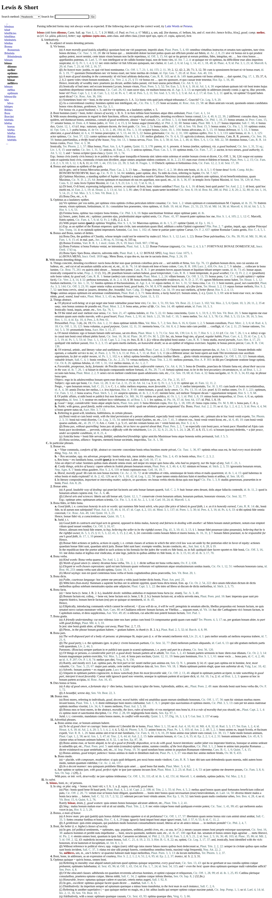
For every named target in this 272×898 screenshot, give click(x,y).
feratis (219, 753)
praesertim (249, 479)
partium (198, 496)
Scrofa (249, 729)
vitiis (166, 473)
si (82, 246)
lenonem (108, 86)
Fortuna (74, 246)
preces (231, 343)
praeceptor (109, 133)
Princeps (261, 226)
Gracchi (193, 99)
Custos (235, 229)
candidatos (261, 103)
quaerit (159, 489)
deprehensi (77, 89)
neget (99, 303)
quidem (54, 119)
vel (152, 566)
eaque (246, 156)
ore (125, 583)
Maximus (79, 176)
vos (85, 203)
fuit (124, 63)
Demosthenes (93, 73)
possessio (235, 529)
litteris (97, 496)
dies (112, 686)
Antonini (121, 229)
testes (257, 86)
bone (62, 93)
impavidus (140, 439)
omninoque (176, 473)
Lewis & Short (19, 7)
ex (127, 32)
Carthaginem (229, 609)
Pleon (66, 629)
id (115, 76)
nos (122, 619)
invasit (63, 703)
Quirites (146, 419)
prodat (190, 53)
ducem (113, 126)
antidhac (167, 186)
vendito (157, 546)
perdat (104, 169)
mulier (167, 286)
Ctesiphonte (231, 359)
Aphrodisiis (167, 686)
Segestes (97, 439)
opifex (203, 133)
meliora (178, 359)
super (93, 286)
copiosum (135, 469)
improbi (152, 49)
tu (247, 89)
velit (99, 609)
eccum (98, 86)
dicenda (223, 686)
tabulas (237, 266)
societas (74, 439)
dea (134, 256)
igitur (145, 436)
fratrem (262, 203)
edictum (134, 613)
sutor (232, 133)
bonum (117, 56)
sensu (102, 313)
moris (154, 713)
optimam (103, 126)
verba (63, 556)
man (68, 49)
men (95, 83)
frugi (186, 336)
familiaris (81, 459)
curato (225, 269)
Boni (56, 113)
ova (178, 289)
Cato (229, 136)
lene (156, 266)
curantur (131, 276)
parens (158, 146)
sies (191, 336)
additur (152, 553)
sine (105, 303)
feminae (168, 213)
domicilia (146, 279)
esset (257, 69)
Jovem (100, 179)
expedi (63, 733)
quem (70, 79)
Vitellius (173, 609)
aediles (128, 83)
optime (241, 93)
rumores (123, 366)
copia (171, 35)
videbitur (92, 763)
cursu (260, 566)
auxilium (249, 353)
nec (101, 63)
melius (118, 363)
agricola (189, 136)
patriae (165, 229)
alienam (72, 529)
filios (141, 323)
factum (77, 596)
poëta (75, 129)
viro (170, 59)
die (219, 609)
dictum (241, 583)
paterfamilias (70, 139)
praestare (235, 533)
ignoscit (116, 676)
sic (206, 103)
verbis (163, 479)
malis (207, 473)
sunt (86, 546)
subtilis (97, 266)
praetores (105, 83)
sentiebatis (96, 749)
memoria (147, 326)
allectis (205, 606)
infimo (140, 113)
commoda (88, 159)
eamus (76, 613)
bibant (208, 269)
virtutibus (206, 49)
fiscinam (262, 729)
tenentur (206, 79)
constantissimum (215, 203)
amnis (72, 389)
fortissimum (94, 206)
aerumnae (97, 293)
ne (109, 246)
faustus (128, 686)
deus (225, 169)
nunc (215, 686)
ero (128, 333)
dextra (155, 293)
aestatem (160, 269)
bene (133, 73)
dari (230, 76)
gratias (228, 226)
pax (72, 426)
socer (136, 89)
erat (90, 493)
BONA (67, 256)
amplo (109, 403)
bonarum (77, 386)
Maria (183, 666)
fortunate (98, 366)
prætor (93, 549)
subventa (107, 253)
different (235, 116)
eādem (150, 159)
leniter (143, 579)
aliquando (204, 643)
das (213, 349)
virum (109, 56)
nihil (141, 699)
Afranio (226, 366)
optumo (133, 393)
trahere (256, 636)
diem (228, 653)
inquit (237, 226)
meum (62, 206)
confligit (215, 326)
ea (111, 156)
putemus (79, 59)
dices (232, 263)
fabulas (86, 363)
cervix (72, 289)
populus (244, 746)
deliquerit (130, 759)
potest (71, 56)
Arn (101, 423)
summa (258, 156)
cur (96, 619)
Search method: (10, 16)
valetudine (121, 303)
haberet (100, 739)
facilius (118, 583)
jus (112, 83)
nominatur (183, 176)
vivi (143, 303)
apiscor (180, 35)
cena (202, 283)
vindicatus (106, 553)
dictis (150, 579)
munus (126, 363)
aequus (72, 293)
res (165, 79)
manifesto (64, 89)
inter (116, 619)
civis (67, 156)
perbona (91, 279)
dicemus (120, 379)
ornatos (231, 49)
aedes (115, 276)
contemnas (103, 573)
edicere (141, 609)
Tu (159, 173)
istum (102, 56)
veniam (142, 423)
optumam (195, 349)
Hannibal (242, 426)
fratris (62, 219)
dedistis (251, 349)
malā (215, 353)
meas (135, 456)
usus (220, 449)
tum (238, 49)
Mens (113, 256)
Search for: (48, 16)
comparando (117, 369)
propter (165, 703)
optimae (185, 213)
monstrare (90, 609)
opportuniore (218, 393)
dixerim (91, 419)
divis (180, 169)
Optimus (68, 176)
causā (61, 336)
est (244, 53)
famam (100, 333)
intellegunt (114, 59)
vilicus (155, 339)
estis (135, 349)
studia (213, 339)
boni (122, 49)
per (80, 203)
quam (167, 53)
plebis (199, 119)
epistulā (88, 229)
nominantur (117, 69)
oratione (244, 359)
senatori (63, 609)
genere (162, 406)
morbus (248, 699)
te (79, 169)
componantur (162, 619)
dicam (204, 393)
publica (161, 396)
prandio (92, 306)
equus (159, 283)
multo (81, 316)
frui (107, 396)
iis (75, 379)
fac (167, 336)
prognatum (173, 406)
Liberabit (125, 726)
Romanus (255, 746)
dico (214, 583)
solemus (173, 156)
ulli (108, 496)
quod (62, 96)
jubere (193, 733)
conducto (176, 546)
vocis (228, 656)
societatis (127, 439)
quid (226, 93)
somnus (79, 306)
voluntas (95, 326)
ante (206, 176)
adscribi (149, 613)
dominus (211, 136)
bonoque (242, 743)
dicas (69, 96)
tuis (129, 456)
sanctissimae (156, 213)
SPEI (158, 253)
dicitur (115, 263)
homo (142, 726)
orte (186, 169)
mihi (164, 173)
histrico (73, 599)
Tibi (221, 353)
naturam (91, 126)
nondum (153, 749)
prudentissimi (127, 216)
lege (123, 553)
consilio (164, 746)
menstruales (98, 586)
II (119, 113)
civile (127, 226)
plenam (128, 466)
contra (156, 533)
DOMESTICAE (245, 246)
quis (185, 479)
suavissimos (183, 703)
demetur (102, 289)
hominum (191, 656)
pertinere (236, 523)
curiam (80, 609)
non (124, 56)
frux (133, 339)
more (75, 713)
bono (165, 59)
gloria (187, 356)
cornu (213, 403)
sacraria (156, 256)
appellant (148, 179)
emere (98, 529)
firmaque (128, 296)
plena (154, 573)
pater (139, 173)
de (125, 59)
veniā (73, 416)
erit (151, 266)
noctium (146, 656)
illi (85, 473)
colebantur (138, 703)
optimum (110, 179)
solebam (85, 586)
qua (129, 256)
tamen (166, 476)
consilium (220, 323)
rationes (254, 326)
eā (242, 666)
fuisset (91, 369)
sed (92, 86)
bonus (61, 46)
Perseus (187, 26)
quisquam (143, 63)
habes (259, 93)
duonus (173, 32)
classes (98, 113)
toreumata (102, 279)
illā (217, 359)
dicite (143, 563)
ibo (158, 586)
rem (80, 529)
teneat (173, 583)
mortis (122, 343)
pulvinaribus (217, 236)
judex (100, 123)
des (135, 423)
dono (165, 256)
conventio (146, 533)
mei (120, 733)
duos (255, 116)
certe (95, 56)
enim (107, 63)
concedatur (129, 449)
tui (112, 733)
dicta (63, 576)
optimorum (161, 566)
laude (232, 386)
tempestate (202, 273)
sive (228, 53)
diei (112, 659)
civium (99, 159)
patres (128, 146)
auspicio (123, 393)
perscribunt (173, 83)
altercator (55, 133)
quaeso (63, 423)
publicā (105, 156)
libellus (215, 606)
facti (52, 279)
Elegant (67, 566)
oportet (237, 76)
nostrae (89, 399)
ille (103, 53)
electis (171, 479)
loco (110, 399)
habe (233, 733)
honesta (144, 156)
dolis (211, 489)
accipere (227, 673)
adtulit (160, 653)
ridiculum (231, 583)
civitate (154, 73)
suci (183, 289)
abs (218, 416)
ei (156, 709)
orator (222, 126)
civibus (130, 203)
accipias (81, 679)
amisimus (90, 119)
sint (152, 156)
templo (200, 179)
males (153, 236)
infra (253, 333)
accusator (172, 103)
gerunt (183, 56)
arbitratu (132, 76)
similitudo (183, 699)
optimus (217, 59)
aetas (135, 306)
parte (109, 669)
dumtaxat (70, 119)
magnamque (75, 656)
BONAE (229, 246)
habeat (145, 273)
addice (179, 686)
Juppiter (125, 176)
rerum (86, 386)
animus (63, 293)
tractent (114, 473)
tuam (190, 76)
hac (215, 609)
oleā (96, 269)
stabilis (175, 263)
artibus (221, 476)
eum (189, 159)
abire (253, 619)
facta (63, 589)
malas (150, 456)
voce (247, 293)
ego (82, 333)
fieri (122, 269)
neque (141, 463)
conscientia (180, 313)
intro (163, 586)
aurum (70, 509)
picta (155, 263)
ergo (67, 379)
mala (105, 463)
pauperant (140, 49)
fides (212, 56)
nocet (79, 56)
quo (160, 79)
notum (246, 523)
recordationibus (255, 386)
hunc (149, 186)
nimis (53, 296)
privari (172, 449)
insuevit (184, 216)
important (90, 479)
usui (130, 349)
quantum (81, 763)
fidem (202, 53)
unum (221, 583)
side (164, 673)
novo (72, 609)
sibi (236, 643)
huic (182, 489)
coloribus (146, 263)
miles (165, 126)
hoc (263, 186)
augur (143, 123)
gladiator (159, 136)
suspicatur (65, 63)
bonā (192, 273)
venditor (86, 526)
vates (194, 123)
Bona (66, 196)
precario (118, 579)
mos (65, 696)
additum (169, 226)
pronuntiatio (77, 329)
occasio (59, 373)
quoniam (114, 49)
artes (64, 486)
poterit (163, 613)
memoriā (108, 439)
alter (135, 189)
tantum (71, 763)
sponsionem (222, 69)
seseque (149, 676)
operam (206, 349)
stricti (105, 546)
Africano (132, 63)
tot (245, 703)
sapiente (108, 583)
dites (170, 113)
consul (197, 116)
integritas (222, 56)
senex (103, 373)
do (152, 606)
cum (209, 69)
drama (187, 649)
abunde (113, 463)
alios (248, 59)
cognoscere (103, 673)
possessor (217, 529)
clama (258, 293)
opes (160, 35)
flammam (95, 583)
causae (191, 79)
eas (136, 179)
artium (74, 493)
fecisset (234, 69)
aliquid (195, 673)
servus (141, 139)
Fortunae (163, 246)
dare (209, 549)
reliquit (168, 99)
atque (164, 113)
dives (134, 333)
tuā (78, 419)
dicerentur (99, 89)
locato (166, 546)
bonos (62, 53)
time (82, 549)
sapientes (246, 49)
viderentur (206, 749)
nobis (91, 203)
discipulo (104, 369)
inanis (206, 566)
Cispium (235, 203)
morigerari (169, 709)
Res (62, 456)
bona (75, 213)
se (174, 56)
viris (149, 99)
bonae (250, 269)
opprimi (144, 583)
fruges (148, 289)
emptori (260, 523)
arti (120, 496)
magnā (101, 669)
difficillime (233, 59)
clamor (63, 739)
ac (86, 289)
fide (91, 436)
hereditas (145, 356)
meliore (88, 313)
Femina (67, 213)
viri (132, 49)
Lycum (117, 86)
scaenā (137, 649)
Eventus (76, 243)
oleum (103, 269)
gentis (243, 229)
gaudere (93, 469)
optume (185, 349)
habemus (254, 473)
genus (76, 406)
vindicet (167, 759)
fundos (99, 283)
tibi (241, 509)
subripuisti (86, 509)
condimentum (112, 293)
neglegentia (137, 713)
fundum (54, 283)
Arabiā (119, 466)
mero (176, 563)
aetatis (111, 666)
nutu (76, 183)
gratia (63, 616)
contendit (237, 489)
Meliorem (218, 279)
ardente (134, 583)
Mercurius (94, 169)
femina (114, 213)
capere (99, 466)
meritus (141, 73)
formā (181, 286)
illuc (252, 89)
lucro (116, 403)
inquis (78, 309)
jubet (205, 743)
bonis (143, 99)
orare (185, 416)
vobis (129, 579)
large (70, 403)
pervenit (94, 429)
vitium (63, 526)
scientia (108, 499)
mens (186, 316)
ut (189, 56)
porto (221, 186)
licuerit (119, 396)
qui (120, 53)
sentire (185, 156)
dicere (213, 156)
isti (241, 86)
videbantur (119, 399)
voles (78, 79)
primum (210, 416)
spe (78, 383)
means (93, 356)
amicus (107, 149)
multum (154, 89)
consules (246, 116)
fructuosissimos (126, 283)
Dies (56, 683)
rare (73, 113)
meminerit (136, 599)
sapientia (64, 159)
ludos (135, 83)
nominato (103, 79)
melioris (248, 286)
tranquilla (131, 156)
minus (207, 396)
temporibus (225, 396)
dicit (192, 676)
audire (198, 743)
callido (131, 59)
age (244, 89)
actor (53, 136)
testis (190, 149)
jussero (92, 289)
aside (199, 543)
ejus (142, 89)
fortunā (139, 369)
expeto (246, 416)
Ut (152, 619)
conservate (148, 496)
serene (81, 693)
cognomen (198, 226)
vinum (145, 266)
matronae (260, 703)
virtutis (195, 356)
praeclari (112, 489)
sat (123, 333)
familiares (128, 733)
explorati (83, 476)
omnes (250, 103)
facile (130, 56)
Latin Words (172, 26)
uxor (68, 149)
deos (87, 613)
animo (68, 723)
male (139, 276)
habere (110, 629)
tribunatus (178, 99)
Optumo (175, 349)
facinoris (123, 489)
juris (160, 99)
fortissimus (184, 163)
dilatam (241, 653)
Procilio (113, 366)
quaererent (217, 473)
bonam (186, 269)
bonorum (209, 496)
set (193, 543)
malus (145, 523)
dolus (138, 523)
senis (153, 216)
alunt (160, 49)
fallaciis (226, 489)
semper (217, 269)
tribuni (191, 119)
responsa (142, 386)
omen (194, 293)
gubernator (158, 133)
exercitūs (97, 656)
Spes (73, 253)
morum (172, 699)
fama (234, 366)
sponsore (173, 79)
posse (130, 303)
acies (105, 266)
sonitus (198, 566)
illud (160, 226)
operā (204, 353)
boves (169, 269)
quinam (234, 86)
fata (135, 169)
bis (194, 32)
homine (140, 59)
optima (84, 213)
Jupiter (196, 173)
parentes (107, 216)
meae (221, 656)
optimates (119, 99)
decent (117, 699)
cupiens (82, 493)
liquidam (199, 269)
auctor (220, 149)
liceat (219, 419)
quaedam (64, 546)
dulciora (183, 476)
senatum (195, 606)
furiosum (125, 566)
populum (181, 749)
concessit (60, 513)
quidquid (60, 343)
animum (96, 723)
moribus (202, 476)
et (225, 49)
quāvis (89, 269)
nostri (139, 663)
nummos (128, 506)
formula (135, 549)
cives (174, 173)
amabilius (154, 699)
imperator (234, 123)
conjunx (98, 213)
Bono (189, 406)
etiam (190, 753)
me (128, 49)
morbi (62, 189)
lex (151, 399)
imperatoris (108, 229)
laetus (119, 686)
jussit (136, 579)
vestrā (211, 419)
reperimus (140, 56)
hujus (264, 86)
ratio (53, 159)
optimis (120, 203)
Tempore (195, 393)
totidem (130, 173)
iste (66, 553)
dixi (154, 173)
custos (61, 143)
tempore (232, 393)
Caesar (189, 229)
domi (102, 703)
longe (252, 359)
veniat (103, 246)
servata (98, 436)
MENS (76, 256)
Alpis (254, 426)
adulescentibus (85, 379)
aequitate (141, 159)
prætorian (216, 543)
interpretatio (198, 386)
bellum (187, 32)
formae (239, 286)
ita (177, 56)
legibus (90, 553)
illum (212, 103)
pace (216, 426)
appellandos (66, 59)
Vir (55, 46)
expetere (194, 416)
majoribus (139, 176)
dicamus (105, 563)
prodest (258, 53)
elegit (210, 666)
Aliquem (68, 673)
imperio (63, 599)
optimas (76, 363)
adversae (93, 456)
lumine (54, 269)
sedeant (262, 743)
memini (164, 393)
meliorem (65, 283)
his (128, 549)
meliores (143, 359)
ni (240, 69)
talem (158, 156)
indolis (133, 323)
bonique (146, 169)
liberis (175, 356)
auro (74, 316)
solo (52, 276)
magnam (134, 379)
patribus (158, 356)
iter (88, 389)
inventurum (231, 353)
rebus (146, 449)
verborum (144, 566)
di (77, 186)
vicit (185, 636)
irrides (142, 456)
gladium (214, 263)
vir (107, 53)
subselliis (67, 746)
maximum (124, 179)
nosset (77, 526)
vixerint (83, 706)
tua (91, 213)
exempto (147, 546)
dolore (143, 53)
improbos (257, 59)
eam (200, 733)
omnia (100, 286)
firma (186, 263)
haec (137, 546)
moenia (237, 759)
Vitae (63, 449)
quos (152, 379)
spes (63, 376)
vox (136, 296)
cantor (93, 136)
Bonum (67, 596)
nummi (229, 283)
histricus (230, 743)
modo (239, 733)
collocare (251, 266)
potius (160, 53)
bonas (223, 343)
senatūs (223, 636)
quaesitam (71, 646)
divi (154, 169)
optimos (104, 203)
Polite (66, 579)
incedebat (172, 189)
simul (81, 289)
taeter (162, 189)
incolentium (78, 429)
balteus (54, 266)
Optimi (215, 179)
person (139, 416)
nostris (150, 176)
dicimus (71, 53)
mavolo (89, 316)
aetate (187, 306)
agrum (207, 279)
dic (257, 506)
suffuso (151, 563)
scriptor (146, 129)
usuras (162, 83)
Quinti (190, 223)
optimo (67, 713)
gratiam (236, 619)
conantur (160, 203)
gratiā (174, 619)
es (138, 256)
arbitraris (152, 406)
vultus (108, 286)
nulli (141, 349)
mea (196, 596)
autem (252, 759)
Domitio (201, 366)
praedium (117, 273)
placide (70, 759)
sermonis (209, 653)
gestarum (217, 356)
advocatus (195, 129)
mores (183, 533)
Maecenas (143, 223)
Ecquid (251, 93)
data (147, 666)
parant (143, 83)
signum (174, 246)
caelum (136, 273)
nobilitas (127, 593)
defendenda (218, 759)
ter (157, 563)
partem (198, 76)
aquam (178, 269)
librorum (154, 403)
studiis (225, 479)
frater (82, 216)
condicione (130, 373)
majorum (151, 593)
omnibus (195, 49)
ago (244, 226)
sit (80, 409)
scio (227, 293)
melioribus (65, 586)
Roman (96, 226)
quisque (199, 59)
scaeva (88, 393)
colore (172, 266)
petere (104, 579)
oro (157, 423)
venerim (138, 676)
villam (172, 276)
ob (132, 179)
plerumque (125, 636)
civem (202, 156)
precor (239, 343)
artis (135, 489)
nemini (87, 56)
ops (154, 35)
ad (78, 266)
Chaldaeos (130, 609)
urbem (108, 466)
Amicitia (68, 436)
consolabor (117, 206)
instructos (218, 49)
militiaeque (111, 703)
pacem (230, 429)
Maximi (224, 179)
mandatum (91, 716)
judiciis (131, 553)
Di (64, 186)
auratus (250, 263)
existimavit (73, 749)
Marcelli (256, 216)
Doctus (81, 389)
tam (121, 226)
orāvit (124, 419)
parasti (84, 343)
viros (261, 49)
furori (102, 336)
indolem (144, 379)
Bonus (57, 166)
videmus (108, 619)
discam (185, 586)
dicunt (118, 83)
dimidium (143, 753)
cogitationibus (142, 573)
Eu (182, 406)
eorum (194, 56)
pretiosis (136, 263)
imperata (237, 596)
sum (73, 383)
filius (90, 146)
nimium (191, 466)
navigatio (220, 373)
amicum (220, 103)
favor (235, 543)
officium (181, 53)
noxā (144, 759)
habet (234, 279)
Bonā (66, 416)
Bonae (199, 236)
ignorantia (236, 466)
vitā (68, 343)
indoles (140, 313)
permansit (207, 436)
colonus (199, 136)
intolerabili (132, 53)
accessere (118, 286)
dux (52, 126)
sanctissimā (87, 713)
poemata (188, 359)
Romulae (225, 229)
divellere (114, 159)
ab (238, 666)
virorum (220, 496)
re (99, 156)
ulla (171, 463)
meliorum (183, 643)
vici (240, 609)
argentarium (62, 356)
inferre (151, 203)
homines (101, 103)
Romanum (193, 749)
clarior (159, 63)
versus (134, 359)
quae (122, 156)
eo (112, 373)
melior (114, 63)
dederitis (240, 429)
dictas (179, 479)
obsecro (95, 253)
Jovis (207, 179)
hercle (91, 599)
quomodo (240, 103)
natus (76, 409)
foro (132, 113)
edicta (180, 596)
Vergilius (111, 223)
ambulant (179, 113)
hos (239, 56)
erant (129, 463)
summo (154, 746)
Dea (72, 196)
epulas (109, 586)
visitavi (157, 186)
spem (115, 343)
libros (173, 586)
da (169, 173)
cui (243, 263)
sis (172, 336)
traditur (167, 356)
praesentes (135, 206)
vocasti (229, 103)
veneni (88, 89)
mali (152, 753)
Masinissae (164, 436)
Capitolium (65, 613)
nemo (227, 279)
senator (240, 119)
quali (139, 406)
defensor (231, 129)
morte (164, 449)
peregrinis (181, 606)
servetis (189, 596)
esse (242, 59)
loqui (149, 59)
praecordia (164, 573)
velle (116, 156)
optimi (110, 103)
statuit (226, 523)
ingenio (253, 313)
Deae (206, 236)
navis (101, 263)
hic (232, 699)
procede (260, 89)
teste (198, 79)
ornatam (59, 316)
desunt (203, 489)
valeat (66, 276)
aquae (257, 269)
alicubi (101, 569)
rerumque (205, 356)
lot (132, 663)
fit (133, 636)
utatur (181, 339)
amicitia (152, 436)
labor (183, 506)
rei (198, 466)
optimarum (89, 499)
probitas (203, 56)
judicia (95, 543)
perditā (202, 326)
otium (260, 356)
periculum (140, 203)
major (139, 636)
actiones (82, 543)
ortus (71, 739)
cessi (79, 336)
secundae (71, 456)
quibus (63, 56)
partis (261, 643)
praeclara (212, 366)
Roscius (77, 649)
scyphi (240, 276)
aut (173, 53)
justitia (86, 69)
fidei (74, 516)
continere (160, 159)
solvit (149, 506)
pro (222, 359)
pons (219, 276)
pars (246, 403)
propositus (226, 606)
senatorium (143, 226)
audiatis (72, 423)
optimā (180, 306)
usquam (187, 609)
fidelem (212, 159)
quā (97, 69)
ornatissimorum (185, 566)
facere (216, 549)
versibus (102, 359)
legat (196, 479)
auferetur (231, 666)
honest (71, 69)
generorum (235, 479)
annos (251, 703)
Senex (66, 216)
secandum (86, 266)
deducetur (143, 76)
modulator (117, 136)
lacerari (151, 53)
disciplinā (165, 339)
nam (129, 89)
